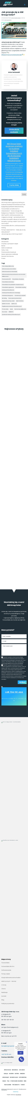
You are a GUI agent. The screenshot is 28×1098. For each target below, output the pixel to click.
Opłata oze (14, 303)
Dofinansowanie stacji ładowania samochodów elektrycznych (13, 275)
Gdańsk (11, 1073)
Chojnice (22, 1070)
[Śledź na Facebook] (10, 1091)
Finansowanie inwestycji (8, 252)
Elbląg (6, 1073)
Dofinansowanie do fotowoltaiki (9, 271)
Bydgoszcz (7, 1070)
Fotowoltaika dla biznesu (8, 282)
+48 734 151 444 (14, 692)
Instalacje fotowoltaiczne (8, 290)
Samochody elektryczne (20, 309)
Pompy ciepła (5, 974)
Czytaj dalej (14, 185)
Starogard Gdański (16, 1081)
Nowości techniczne (7, 256)
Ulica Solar (4, 311)
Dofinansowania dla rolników (9, 269)
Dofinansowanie (6, 970)
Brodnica (15, 1070)
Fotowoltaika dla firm (7, 966)
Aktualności (8, 20)
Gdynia (17, 1073)
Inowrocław (14, 1077)
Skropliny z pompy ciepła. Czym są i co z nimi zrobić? (12, 493)
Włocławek (7, 1084)
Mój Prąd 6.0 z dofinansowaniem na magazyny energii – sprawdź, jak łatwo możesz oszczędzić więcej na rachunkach (14, 217)
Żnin (25, 1081)
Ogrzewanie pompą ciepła (8, 301)
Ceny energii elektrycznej (8, 266)
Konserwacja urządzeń (20, 295)
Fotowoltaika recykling (20, 287)
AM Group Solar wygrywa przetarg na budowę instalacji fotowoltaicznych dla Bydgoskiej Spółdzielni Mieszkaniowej (14, 152)
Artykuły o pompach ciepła (9, 244)
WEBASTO (11, 311)
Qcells (11, 309)
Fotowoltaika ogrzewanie (8, 287)
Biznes (3, 246)
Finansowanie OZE (6, 279)
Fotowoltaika (5, 963)
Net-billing (4, 298)
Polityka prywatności (7, 1003)
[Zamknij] (26, 1042)
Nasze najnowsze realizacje (9, 254)
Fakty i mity (4, 250)
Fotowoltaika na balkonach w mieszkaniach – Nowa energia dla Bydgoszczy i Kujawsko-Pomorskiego (12, 211)
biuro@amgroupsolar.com (9, 1046)
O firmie (3, 985)
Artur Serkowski (16, 18)
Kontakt (3, 996)
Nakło (4, 1081)
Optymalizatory (19, 301)
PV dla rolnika (5, 309)
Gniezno (22, 1073)
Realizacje (4, 992)
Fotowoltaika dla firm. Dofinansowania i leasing (12, 528)
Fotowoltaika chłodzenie (18, 279)
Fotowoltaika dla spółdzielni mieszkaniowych (12, 284)
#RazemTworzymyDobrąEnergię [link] (11, 55)
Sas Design (18, 1094)
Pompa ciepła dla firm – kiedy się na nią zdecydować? (14, 560)
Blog (2, 1000)
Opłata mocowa (6, 303)
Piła (8, 1081)
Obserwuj (15, 1091)
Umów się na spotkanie (14, 130)
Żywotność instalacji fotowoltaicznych (11, 314)
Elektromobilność (6, 248)
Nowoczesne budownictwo (14, 298)
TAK (20, 1052)
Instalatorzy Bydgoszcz (7, 295)
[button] (21, 1059)
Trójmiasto (16, 1084)
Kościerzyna (22, 1077)
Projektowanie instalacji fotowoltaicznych (12, 306)
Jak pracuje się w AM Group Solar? (11, 234)
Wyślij (22, 682)
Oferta (3, 989)
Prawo (3, 258)
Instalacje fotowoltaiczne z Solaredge (11, 292)
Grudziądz (5, 1077)
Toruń (22, 1084)
